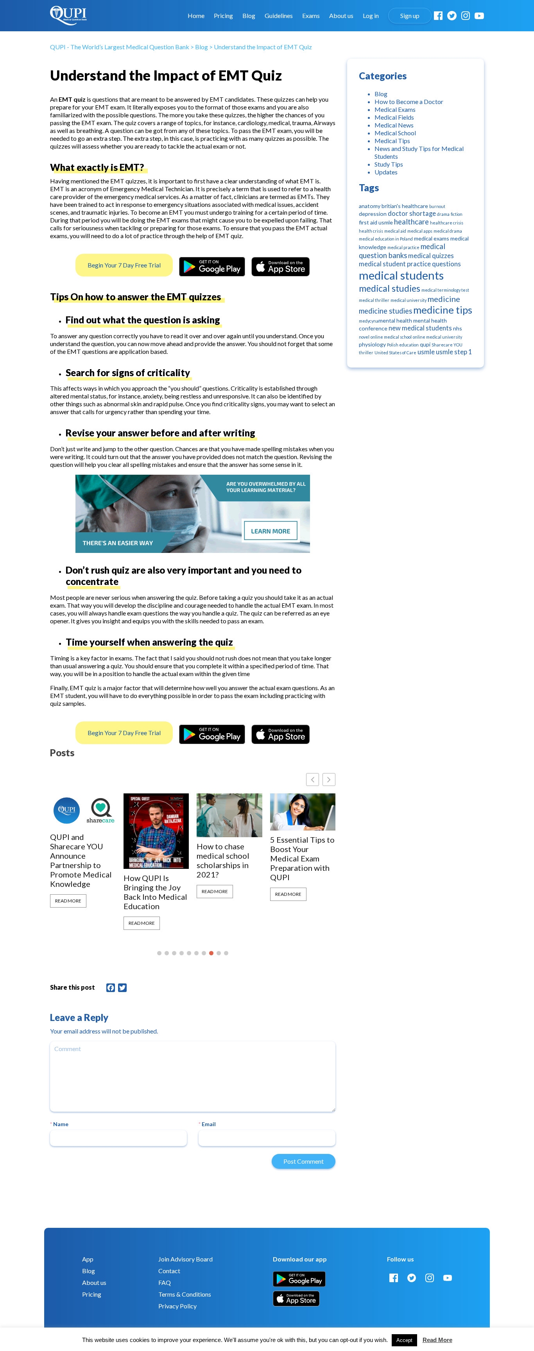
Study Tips (389, 164)
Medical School (395, 132)
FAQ (164, 1282)
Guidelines (279, 16)
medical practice (403, 247)
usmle (426, 352)
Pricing (223, 16)
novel (364, 336)
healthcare (411, 221)
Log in (371, 16)
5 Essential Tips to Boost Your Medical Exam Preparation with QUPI (302, 858)
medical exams (431, 238)
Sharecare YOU (447, 344)
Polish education (403, 344)
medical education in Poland (386, 238)
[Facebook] (438, 15)
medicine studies (385, 311)
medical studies (389, 288)
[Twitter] (452, 15)
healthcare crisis (446, 222)
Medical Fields (394, 117)
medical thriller (374, 300)
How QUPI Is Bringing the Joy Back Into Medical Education (155, 892)
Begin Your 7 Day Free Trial (124, 265)
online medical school (391, 336)
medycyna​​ (368, 320)
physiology (372, 344)
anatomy (369, 206)
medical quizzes (431, 256)
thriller (366, 352)
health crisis (371, 230)
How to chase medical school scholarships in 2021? (223, 860)
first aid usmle (376, 222)
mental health (395, 320)
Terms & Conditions (184, 1294)
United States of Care (395, 352)
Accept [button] (404, 1340)
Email (207, 1124)
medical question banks (402, 251)
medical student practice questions (410, 264)
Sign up (409, 16)
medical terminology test (445, 289)
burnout (437, 206)
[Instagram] (465, 15)
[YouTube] (479, 16)
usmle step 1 (454, 352)
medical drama (448, 230)
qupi (425, 344)
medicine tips (442, 310)
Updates (386, 172)
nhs (457, 328)
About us (341, 16)
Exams (311, 16)
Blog (248, 16)
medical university (408, 300)
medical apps (419, 230)
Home (196, 16)
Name (59, 1124)
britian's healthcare (405, 206)
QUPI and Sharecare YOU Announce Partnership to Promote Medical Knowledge (81, 860)
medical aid (395, 230)
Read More (68, 901)
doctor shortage (412, 213)
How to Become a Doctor (409, 101)
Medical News (394, 125)
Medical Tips (392, 140)
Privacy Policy (177, 1306)
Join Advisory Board (185, 1259)
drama (443, 214)
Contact (169, 1270)
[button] (329, 779)
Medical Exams (395, 109)
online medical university (437, 336)
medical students (401, 275)
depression (373, 213)
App (87, 1259)
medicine (444, 298)
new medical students (420, 328)
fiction (456, 214)
